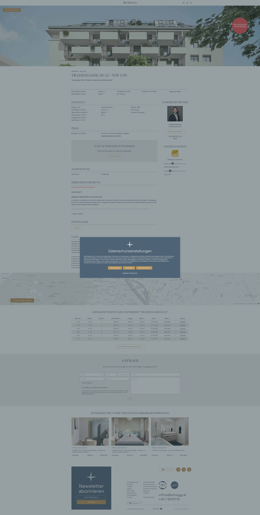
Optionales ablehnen (144, 268)
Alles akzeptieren (115, 268)
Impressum (126, 273)
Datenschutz (133, 273)
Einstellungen (129, 268)
